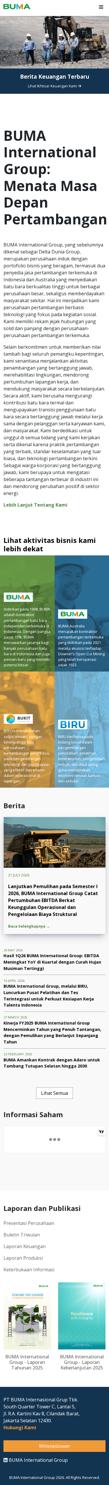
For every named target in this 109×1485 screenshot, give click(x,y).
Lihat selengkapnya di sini (53, 105)
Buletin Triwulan (21, 1235)
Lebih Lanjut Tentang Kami (35, 505)
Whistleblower (54, 1446)
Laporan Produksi (23, 1258)
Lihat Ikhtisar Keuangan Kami (53, 86)
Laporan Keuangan (24, 1246)
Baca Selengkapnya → (29, 926)
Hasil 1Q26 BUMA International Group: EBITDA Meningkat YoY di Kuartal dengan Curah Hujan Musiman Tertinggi (52, 962)
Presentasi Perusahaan (28, 1223)
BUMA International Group (38, 1460)
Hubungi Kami (19, 1427)
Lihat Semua (54, 1093)
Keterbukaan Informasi (28, 1269)
